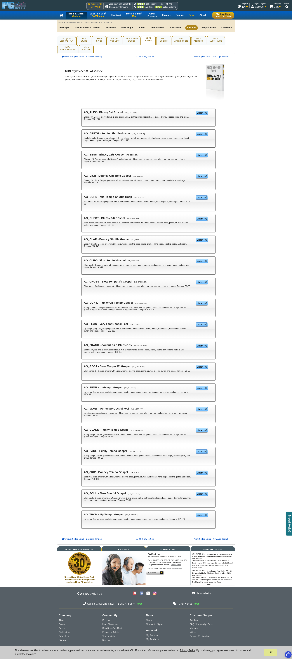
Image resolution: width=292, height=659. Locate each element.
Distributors (64, 632)
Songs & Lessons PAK (66, 39)
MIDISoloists (164, 39)
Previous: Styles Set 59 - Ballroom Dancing (82, 57)
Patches (194, 620)
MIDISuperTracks (215, 39)
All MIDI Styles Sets (145, 57)
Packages (64, 27)
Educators (64, 636)
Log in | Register (260, 4)
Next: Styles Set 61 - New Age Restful (211, 57)
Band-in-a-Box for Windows (77, 22)
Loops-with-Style (115, 39)
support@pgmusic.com (174, 568)
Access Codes (176, 565)
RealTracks (175, 27)
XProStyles (99, 39)
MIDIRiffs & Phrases (68, 48)
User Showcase (110, 624)
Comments (227, 27)
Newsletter (205, 593)
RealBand (111, 27)
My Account (152, 635)
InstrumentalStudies (131, 39)
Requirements (209, 27)
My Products (152, 639)
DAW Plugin (127, 27)
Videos (193, 632)
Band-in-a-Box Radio (112, 628)
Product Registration (200, 636)
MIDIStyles (148, 39)
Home (60, 22)
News (149, 620)
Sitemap (63, 640)
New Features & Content (87, 27)
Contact (62, 624)
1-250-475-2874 (166, 4)
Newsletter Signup (155, 624)
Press (62, 628)
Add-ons (94, 22)
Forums (106, 620)
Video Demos (158, 27)
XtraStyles (84, 39)
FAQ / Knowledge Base (201, 624)
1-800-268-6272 (151, 4)
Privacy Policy (187, 650)
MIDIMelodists (198, 39)
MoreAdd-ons (86, 48)
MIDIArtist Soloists (181, 39)
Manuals (194, 628)
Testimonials (108, 636)
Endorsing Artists (110, 632)
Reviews (106, 640)
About (142, 27)
